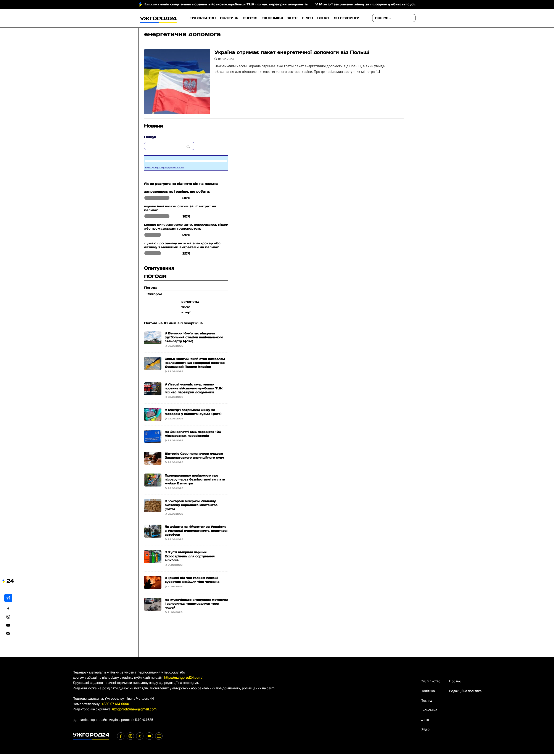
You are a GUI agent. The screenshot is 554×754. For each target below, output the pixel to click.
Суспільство (203, 18)
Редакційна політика (465, 691)
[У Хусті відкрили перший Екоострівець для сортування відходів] (152, 560)
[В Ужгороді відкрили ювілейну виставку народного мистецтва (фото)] (152, 509)
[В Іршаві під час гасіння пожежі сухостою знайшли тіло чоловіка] (152, 586)
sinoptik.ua (193, 323)
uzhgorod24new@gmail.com (134, 709)
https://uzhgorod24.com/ (183, 677)
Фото (292, 18)
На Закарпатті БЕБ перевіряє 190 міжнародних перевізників (193, 434)
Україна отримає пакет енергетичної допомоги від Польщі (291, 52)
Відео (307, 18)
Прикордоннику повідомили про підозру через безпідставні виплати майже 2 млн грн (195, 479)
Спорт (323, 18)
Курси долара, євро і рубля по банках (164, 167)
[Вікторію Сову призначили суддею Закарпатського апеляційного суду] (152, 462)
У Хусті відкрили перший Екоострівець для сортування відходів (190, 556)
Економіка (272, 18)
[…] (378, 72)
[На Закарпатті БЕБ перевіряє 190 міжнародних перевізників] (152, 440)
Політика (229, 18)
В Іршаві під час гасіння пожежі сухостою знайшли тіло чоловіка (192, 580)
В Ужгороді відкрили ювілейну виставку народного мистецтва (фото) (191, 505)
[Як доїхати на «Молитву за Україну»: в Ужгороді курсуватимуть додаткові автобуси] (152, 535)
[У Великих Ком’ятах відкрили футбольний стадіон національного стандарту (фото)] (152, 341)
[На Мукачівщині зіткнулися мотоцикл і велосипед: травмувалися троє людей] (152, 608)
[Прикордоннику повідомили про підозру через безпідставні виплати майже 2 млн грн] (152, 484)
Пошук (150, 137)
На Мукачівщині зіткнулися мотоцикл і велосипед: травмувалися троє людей (196, 603)
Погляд (250, 18)
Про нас (455, 681)
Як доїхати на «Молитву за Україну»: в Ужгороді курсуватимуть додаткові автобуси (196, 530)
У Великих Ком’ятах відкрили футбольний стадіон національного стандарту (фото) (194, 337)
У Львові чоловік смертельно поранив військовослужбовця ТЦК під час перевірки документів (199, 4)
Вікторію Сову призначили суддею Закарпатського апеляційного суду (194, 455)
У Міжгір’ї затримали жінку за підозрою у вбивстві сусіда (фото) (348, 4)
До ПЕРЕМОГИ (346, 18)
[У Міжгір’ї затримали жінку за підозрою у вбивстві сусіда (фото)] (152, 418)
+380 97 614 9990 (115, 704)
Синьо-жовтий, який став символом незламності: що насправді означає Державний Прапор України (195, 363)
